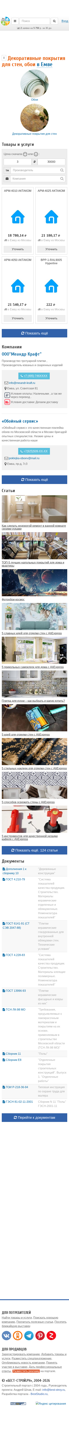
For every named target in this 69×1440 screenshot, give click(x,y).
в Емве (44, 64)
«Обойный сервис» (20, 421)
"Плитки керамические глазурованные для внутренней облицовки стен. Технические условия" (51, 936)
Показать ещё (36, 333)
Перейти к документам (36, 1117)
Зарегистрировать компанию (21, 1354)
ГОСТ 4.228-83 (15, 955)
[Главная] (5, 20)
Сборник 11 (13, 1053)
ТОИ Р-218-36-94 (16, 1087)
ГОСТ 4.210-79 (15, 879)
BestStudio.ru (39, 1393)
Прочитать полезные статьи (34, 1321)
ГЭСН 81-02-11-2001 (19, 1101)
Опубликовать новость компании (23, 1362)
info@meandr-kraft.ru (22, 382)
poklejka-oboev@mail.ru (24, 458)
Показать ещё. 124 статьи (36, 850)
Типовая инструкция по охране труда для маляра (51, 1091)
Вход (65, 21)
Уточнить (18, 249)
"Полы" (43, 1053)
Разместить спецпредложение (31, 1358)
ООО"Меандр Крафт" (22, 354)
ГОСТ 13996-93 (15, 990)
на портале (34, 1371)
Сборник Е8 (13, 1059)
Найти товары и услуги (17, 1317)
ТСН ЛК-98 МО (15, 1009)
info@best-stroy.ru (53, 1389)
